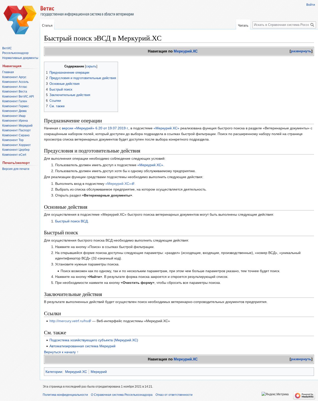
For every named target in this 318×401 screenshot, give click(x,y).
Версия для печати (15, 169)
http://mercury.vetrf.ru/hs (68, 321)
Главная (8, 72)
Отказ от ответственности (174, 395)
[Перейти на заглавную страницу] (20, 20)
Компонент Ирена (15, 120)
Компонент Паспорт (16, 130)
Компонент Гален (14, 101)
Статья (47, 25)
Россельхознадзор (15, 53)
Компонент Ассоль (15, 82)
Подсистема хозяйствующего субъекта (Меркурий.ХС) (93, 340)
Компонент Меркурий (17, 125)
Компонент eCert (14, 154)
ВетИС (7, 48)
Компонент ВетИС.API (18, 96)
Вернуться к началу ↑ (61, 352)
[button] (301, 51)
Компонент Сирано (16, 135)
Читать (243, 25)
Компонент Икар (14, 116)
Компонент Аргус (14, 77)
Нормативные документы (20, 58)
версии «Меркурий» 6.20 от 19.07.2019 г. (95, 128)
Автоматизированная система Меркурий (82, 346)
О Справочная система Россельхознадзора (122, 395)
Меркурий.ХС (186, 51)
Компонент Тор (13, 140)
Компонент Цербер (16, 149)
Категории (53, 372)
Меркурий (99, 372)
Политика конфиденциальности (65, 395)
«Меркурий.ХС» (166, 128)
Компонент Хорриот (16, 145)
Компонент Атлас (14, 87)
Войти (310, 4)
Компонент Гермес (15, 106)
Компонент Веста (14, 91)
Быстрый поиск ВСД (71, 221)
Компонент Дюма (14, 111)
